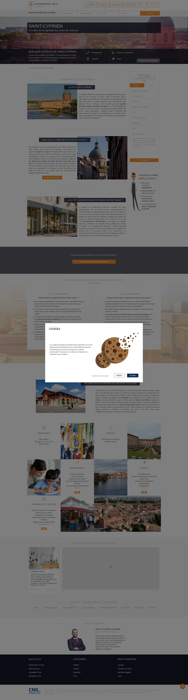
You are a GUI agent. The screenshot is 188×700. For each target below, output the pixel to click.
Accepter (133, 375)
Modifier (119, 375)
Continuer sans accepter (100, 376)
